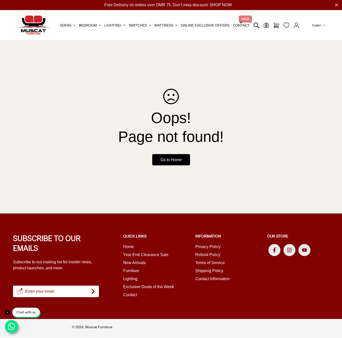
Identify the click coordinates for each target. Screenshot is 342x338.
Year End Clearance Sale (145, 255)
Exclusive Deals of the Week (148, 287)
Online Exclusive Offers (205, 25)
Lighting (112, 25)
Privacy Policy (208, 247)
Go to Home (171, 160)
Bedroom (88, 25)
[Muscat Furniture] (34, 25)
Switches (138, 25)
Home (128, 247)
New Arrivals (134, 263)
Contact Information (212, 279)
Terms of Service (210, 263)
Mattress (163, 25)
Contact (241, 25)
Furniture (131, 271)
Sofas (65, 25)
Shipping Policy (209, 271)
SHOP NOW (221, 5)
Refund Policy (207, 255)
